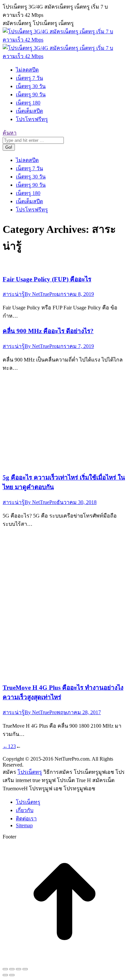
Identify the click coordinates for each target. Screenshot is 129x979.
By (40, 294)
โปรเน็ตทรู (30, 772)
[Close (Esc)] (5, 969)
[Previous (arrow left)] (5, 975)
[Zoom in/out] (25, 969)
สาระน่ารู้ (13, 294)
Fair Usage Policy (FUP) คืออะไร (47, 279)
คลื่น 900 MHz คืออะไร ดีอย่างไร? (48, 331)
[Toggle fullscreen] (18, 969)
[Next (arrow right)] (12, 975)
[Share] (12, 969)
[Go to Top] (64, 961)
